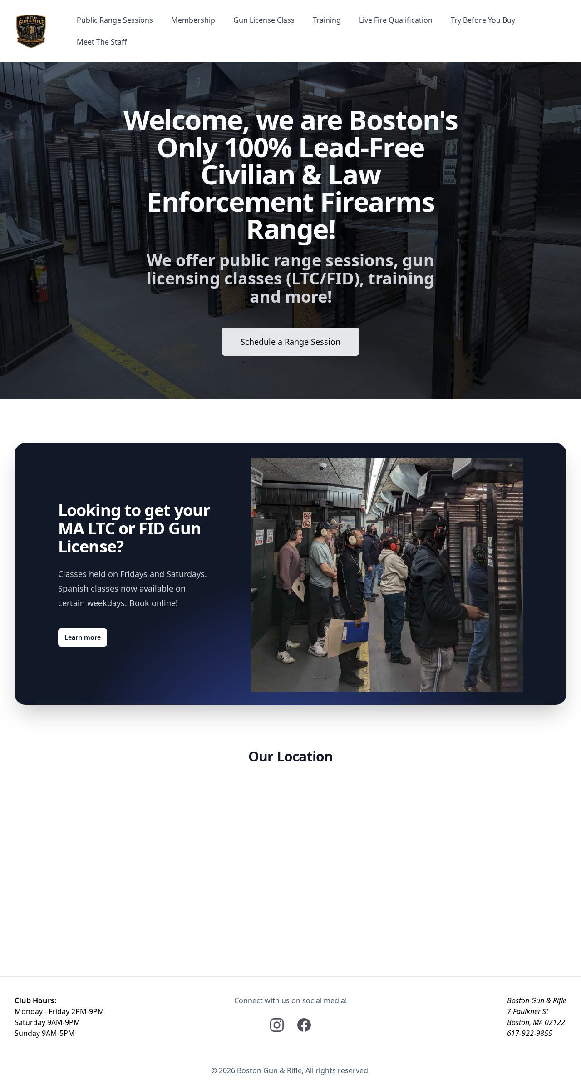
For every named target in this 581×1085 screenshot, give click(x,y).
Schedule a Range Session (290, 341)
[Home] (31, 31)
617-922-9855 (529, 1033)
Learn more (82, 637)
